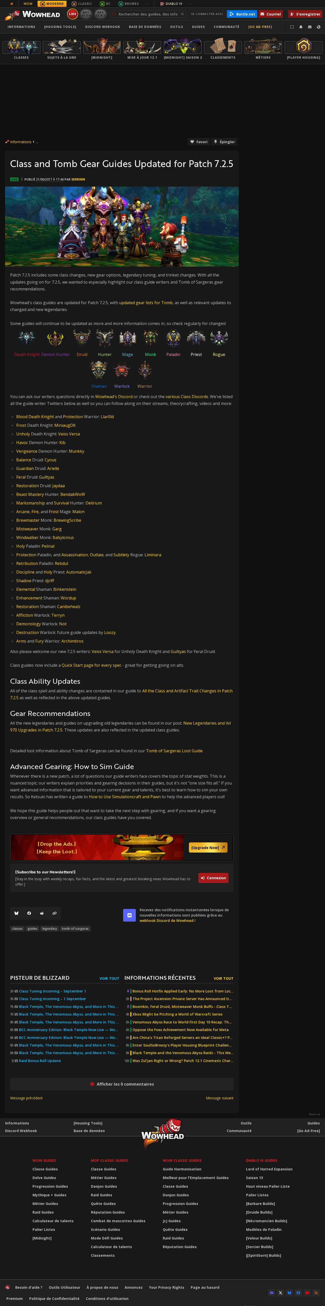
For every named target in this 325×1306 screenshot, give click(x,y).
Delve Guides (44, 1177)
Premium (14, 1298)
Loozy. (110, 632)
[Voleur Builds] (259, 1238)
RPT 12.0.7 (100, 13)
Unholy (23, 434)
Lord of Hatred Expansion (269, 1169)
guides (32, 928)
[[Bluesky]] (16, 913)
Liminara (152, 555)
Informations (21, 27)
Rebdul (61, 563)
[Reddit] (42, 913)
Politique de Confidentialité (54, 1298)
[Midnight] (42, 1238)
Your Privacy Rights (166, 1287)
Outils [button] (176, 27)
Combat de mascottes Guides (118, 1220)
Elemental (25, 589)
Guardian (25, 468)
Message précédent (26, 1098)
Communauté (226, 27)
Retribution (27, 563)
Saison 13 (254, 1177)
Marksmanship (30, 503)
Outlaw (96, 555)
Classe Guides (45, 1169)
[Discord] (271, 1293)
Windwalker (27, 537)
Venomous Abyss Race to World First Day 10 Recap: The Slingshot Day (183, 1022)
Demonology (28, 624)
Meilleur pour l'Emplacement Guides (196, 1177)
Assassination (74, 555)
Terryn (57, 615)
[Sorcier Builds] (259, 1246)
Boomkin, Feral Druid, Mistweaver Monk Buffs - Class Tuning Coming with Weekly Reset (183, 1006)
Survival (61, 503)
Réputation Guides (108, 1212)
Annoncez (134, 1287)
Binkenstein (64, 589)
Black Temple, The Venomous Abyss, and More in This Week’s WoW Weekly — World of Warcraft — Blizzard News (69, 1006)
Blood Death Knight (35, 416)
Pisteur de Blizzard (39, 978)
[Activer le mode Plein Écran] (292, 27)
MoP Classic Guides (109, 1160)
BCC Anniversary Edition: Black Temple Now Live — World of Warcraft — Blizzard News (69, 1029)
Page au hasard (205, 1287)
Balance (23, 460)
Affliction (24, 615)
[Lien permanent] (54, 913)
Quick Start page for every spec (92, 665)
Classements (103, 1255)
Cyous (50, 460)
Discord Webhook (102, 27)
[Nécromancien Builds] (266, 1220)
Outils (246, 1123)
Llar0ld (107, 416)
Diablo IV (174, 4)
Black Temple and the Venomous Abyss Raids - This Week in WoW (183, 1053)
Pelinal (48, 546)
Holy (20, 546)
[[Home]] (34, 14)
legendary (49, 928)
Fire (35, 511)
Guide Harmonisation (182, 1169)
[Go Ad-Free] (260, 27)
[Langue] (318, 27)
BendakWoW (72, 494)
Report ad (314, 1114)
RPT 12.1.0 (86, 13)
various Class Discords (187, 396)
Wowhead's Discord (114, 396)
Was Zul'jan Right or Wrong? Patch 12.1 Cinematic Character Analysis (183, 1060)
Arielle (53, 468)
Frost (21, 425)
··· (147, 4)
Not (63, 624)
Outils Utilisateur (64, 1287)
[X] (280, 1293)
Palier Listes (43, 1229)
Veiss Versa (69, 434)
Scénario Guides (105, 1229)
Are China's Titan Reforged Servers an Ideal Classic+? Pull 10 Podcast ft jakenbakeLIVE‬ (183, 1037)
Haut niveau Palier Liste (268, 1186)
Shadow (23, 580)
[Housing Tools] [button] (60, 27)
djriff (49, 580)
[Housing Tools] (88, 1123)
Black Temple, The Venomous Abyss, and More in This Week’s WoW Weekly (69, 1022)
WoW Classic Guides (182, 1160)
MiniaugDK (65, 425)
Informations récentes (160, 978)
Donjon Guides (104, 1186)
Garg (57, 529)
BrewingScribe (67, 520)
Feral (21, 477)
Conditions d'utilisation (107, 1298)
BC (108, 4)
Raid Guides (43, 1212)
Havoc (22, 442)
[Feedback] (310, 27)
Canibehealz (68, 606)
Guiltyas (46, 477)
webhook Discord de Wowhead (166, 920)
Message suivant (220, 1098)
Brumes (132, 4)
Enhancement (29, 598)
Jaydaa (58, 485)
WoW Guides (44, 1160)
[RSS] (316, 1293)
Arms (21, 641)
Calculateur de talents (53, 1220)
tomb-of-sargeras (75, 928)
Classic (85, 4)
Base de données (145, 27)
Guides (198, 27)
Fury (39, 641)
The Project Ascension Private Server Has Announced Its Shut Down (183, 999)
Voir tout (109, 978)
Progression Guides (50, 1186)
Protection (73, 416)
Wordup (68, 598)
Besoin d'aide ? (28, 1287)
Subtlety (121, 555)
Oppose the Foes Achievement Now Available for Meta (181, 1029)
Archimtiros (72, 641)
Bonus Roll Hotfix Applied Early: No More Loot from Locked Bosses (183, 991)
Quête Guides (103, 1203)
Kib (62, 442)
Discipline (25, 572)
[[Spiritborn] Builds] (263, 1255)
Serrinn (78, 179)
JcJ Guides (172, 1220)
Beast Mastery (30, 494)
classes (17, 928)
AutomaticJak (78, 572)
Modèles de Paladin (264, 1229)
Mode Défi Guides (107, 1238)
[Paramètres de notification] (301, 27)
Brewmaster (28, 520)
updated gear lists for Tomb (146, 302)
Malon (78, 511)
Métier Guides (45, 1203)
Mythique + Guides (49, 1195)
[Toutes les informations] (12, 4)
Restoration (27, 485)
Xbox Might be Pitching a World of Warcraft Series (177, 1014)
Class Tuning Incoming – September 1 (52, 991)
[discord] (129, 915)
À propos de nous (102, 1287)
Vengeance (26, 451)
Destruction (27, 632)
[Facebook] (29, 913)
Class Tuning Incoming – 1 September (52, 999)
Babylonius (63, 537)
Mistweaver (27, 529)
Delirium (94, 503)
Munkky (76, 451)
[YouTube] (307, 1293)
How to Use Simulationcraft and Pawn (125, 796)
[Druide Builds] (259, 1212)
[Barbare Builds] (260, 1203)
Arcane (22, 511)
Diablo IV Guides (261, 1160)
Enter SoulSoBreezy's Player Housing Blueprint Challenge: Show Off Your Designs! (183, 1045)
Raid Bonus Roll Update (40, 1060)
